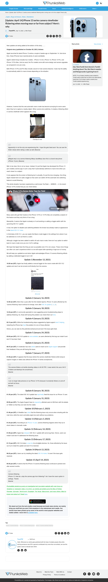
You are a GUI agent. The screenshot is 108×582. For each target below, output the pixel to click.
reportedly (40, 394)
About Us (39, 572)
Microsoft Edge (28, 8)
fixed (24, 325)
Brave (54, 8)
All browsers (82, 8)
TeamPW (12, 31)
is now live (29, 443)
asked (33, 346)
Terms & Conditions (59, 574)
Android (76, 65)
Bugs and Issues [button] (16, 17)
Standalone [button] (30, 17)
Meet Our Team (49, 572)
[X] (89, 574)
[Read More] (87, 56)
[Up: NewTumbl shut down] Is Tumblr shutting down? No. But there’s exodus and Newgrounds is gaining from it (87, 69)
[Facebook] (84, 574)
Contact (69, 572)
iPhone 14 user (32, 423)
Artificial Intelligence (67, 8)
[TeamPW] (12, 544)
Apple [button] (8, 17)
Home (6, 12)
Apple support (53, 346)
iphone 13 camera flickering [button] (12, 525)
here (54, 315)
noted (29, 412)
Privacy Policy (47, 574)
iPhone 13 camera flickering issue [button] (27, 525)
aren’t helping (60, 322)
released (26, 433)
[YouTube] (93, 574)
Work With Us (60, 572)
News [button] (24, 17)
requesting (38, 402)
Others (94, 8)
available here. (33, 513)
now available (33, 336)
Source (37, 150)
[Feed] (98, 574)
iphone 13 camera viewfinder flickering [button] (44, 525)
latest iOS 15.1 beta (17, 230)
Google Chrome (13, 8)
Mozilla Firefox (42, 8)
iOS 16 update (46, 304)
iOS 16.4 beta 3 (43, 453)
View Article (97, 44)
